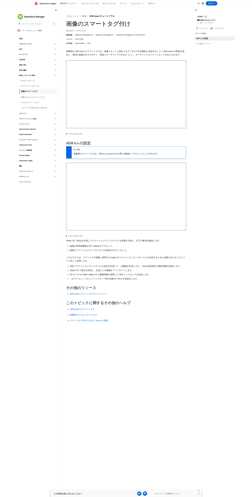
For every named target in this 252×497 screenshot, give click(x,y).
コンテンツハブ (24, 124)
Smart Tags (79, 39)
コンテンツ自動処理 (25, 150)
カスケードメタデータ (30, 86)
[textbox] (37, 24)
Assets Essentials (25, 182)
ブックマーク (204, 28)
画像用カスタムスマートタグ (83, 314)
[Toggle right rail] (196, 10)
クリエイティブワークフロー (28, 140)
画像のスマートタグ (29, 91)
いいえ (210, 23)
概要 (21, 38)
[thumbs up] (139, 493)
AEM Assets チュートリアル (102, 16)
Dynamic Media (24, 155)
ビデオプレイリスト (25, 44)
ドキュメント (72, 16)
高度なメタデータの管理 (27, 75)
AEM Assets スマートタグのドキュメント (88, 293)
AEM (84, 16)
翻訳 (20, 166)
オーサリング (23, 54)
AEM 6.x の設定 (202, 38)
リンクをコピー (218, 28)
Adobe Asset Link (25, 145)
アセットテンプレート (26, 171)
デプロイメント (24, 176)
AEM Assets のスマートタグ (82, 309)
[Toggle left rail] (56, 10)
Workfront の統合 (26, 161)
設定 (20, 49)
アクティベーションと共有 (27, 119)
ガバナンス (22, 113)
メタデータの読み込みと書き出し (34, 107)
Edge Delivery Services (27, 129)
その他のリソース (203, 43)
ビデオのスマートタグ (30, 102)
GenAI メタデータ (28, 80)
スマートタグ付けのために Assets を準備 (89, 320)
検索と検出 (22, 65)
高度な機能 (22, 70)
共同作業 (22, 60)
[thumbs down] (145, 493)
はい (201, 23)
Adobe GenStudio (25, 134)
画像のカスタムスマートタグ (33, 97)
